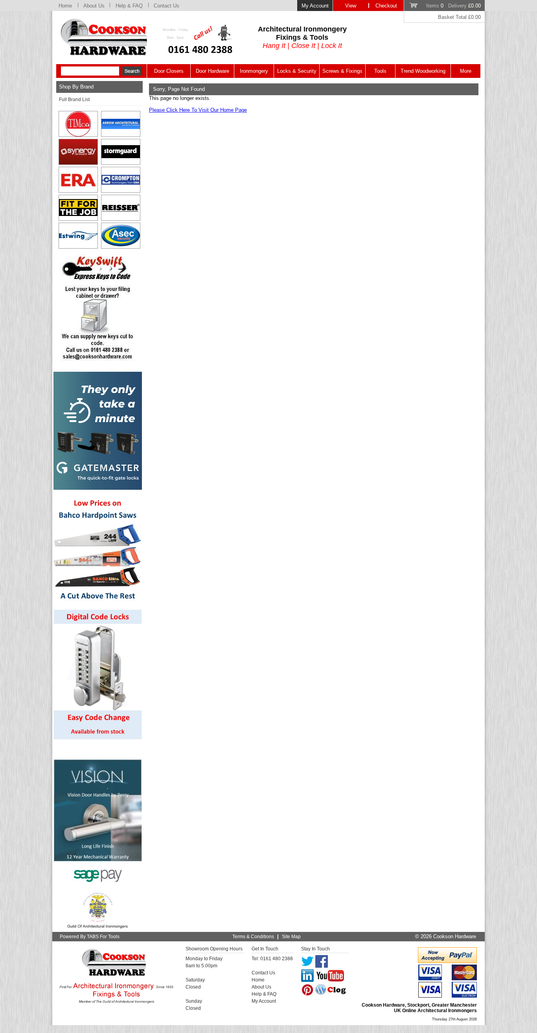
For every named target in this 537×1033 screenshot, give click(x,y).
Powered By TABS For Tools (90, 936)
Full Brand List (74, 99)
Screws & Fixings (342, 71)
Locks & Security (296, 71)
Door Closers (169, 71)
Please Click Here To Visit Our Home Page (198, 110)
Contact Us (166, 6)
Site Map (291, 936)
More (465, 71)
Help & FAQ (129, 6)
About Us (94, 6)
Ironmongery (254, 71)
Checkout (386, 6)
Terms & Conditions (253, 936)
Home (65, 6)
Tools (380, 71)
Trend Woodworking (423, 71)
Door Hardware (212, 71)
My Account (315, 6)
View (350, 6)
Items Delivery (453, 6)
